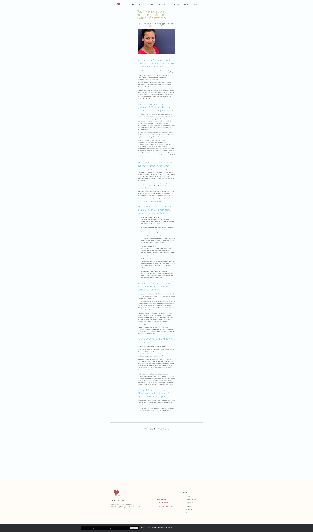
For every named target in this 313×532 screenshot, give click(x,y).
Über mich (132, 4)
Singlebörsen (162, 4)
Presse (186, 4)
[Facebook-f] (113, 513)
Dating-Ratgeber (175, 4)
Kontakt (195, 4)
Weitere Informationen (123, 528)
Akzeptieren (134, 528)
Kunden (151, 4)
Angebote (142, 4)
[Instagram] (118, 513)
